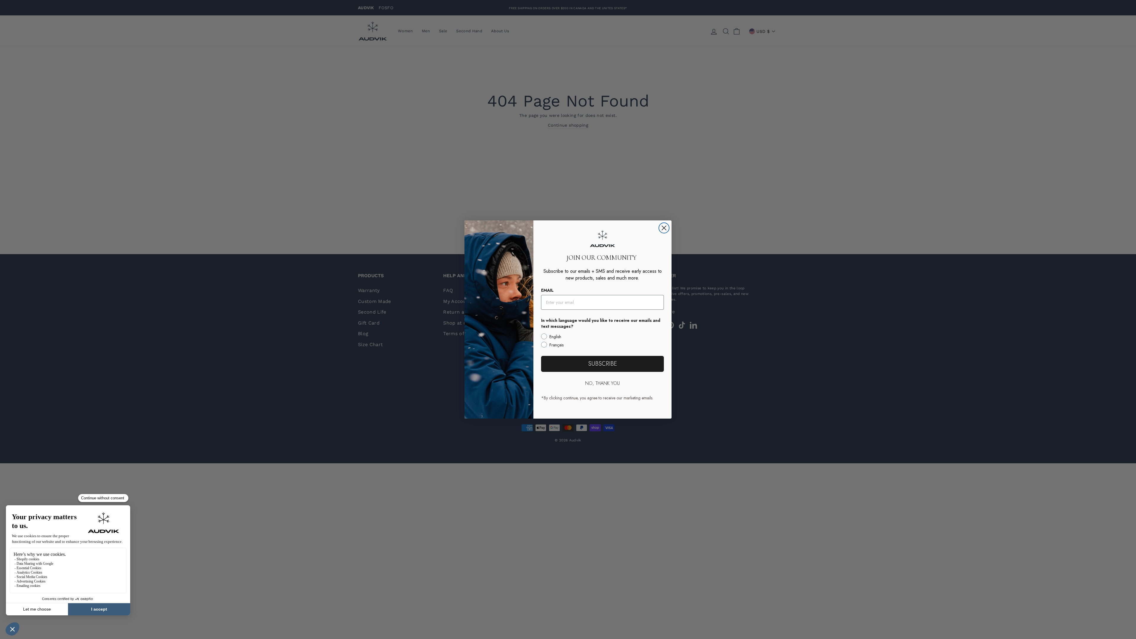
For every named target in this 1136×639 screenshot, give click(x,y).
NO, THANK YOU (602, 383)
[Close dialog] (664, 228)
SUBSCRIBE (602, 363)
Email (547, 290)
